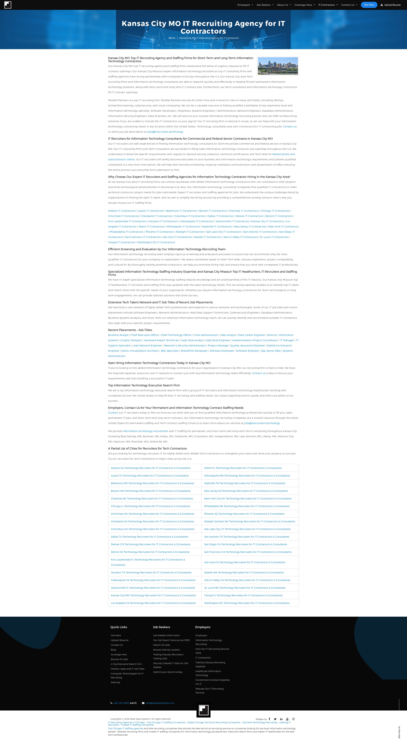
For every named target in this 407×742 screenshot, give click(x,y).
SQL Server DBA (271, 350)
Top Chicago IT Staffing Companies (166, 722)
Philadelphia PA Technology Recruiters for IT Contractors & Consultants (247, 506)
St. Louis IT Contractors (274, 236)
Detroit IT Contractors (279, 215)
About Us (282, 4)
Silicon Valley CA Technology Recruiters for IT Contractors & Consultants (247, 580)
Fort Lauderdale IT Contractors (127, 221)
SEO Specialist (170, 350)
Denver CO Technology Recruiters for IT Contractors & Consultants (150, 544)
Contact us (290, 126)
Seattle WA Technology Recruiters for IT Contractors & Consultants (244, 572)
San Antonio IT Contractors (260, 231)
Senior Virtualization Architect (140, 350)
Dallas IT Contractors (221, 215)
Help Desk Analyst (192, 340)
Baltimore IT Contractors (181, 210)
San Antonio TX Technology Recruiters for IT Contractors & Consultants (246, 536)
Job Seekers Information (166, 635)
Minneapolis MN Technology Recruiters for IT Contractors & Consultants (247, 475)
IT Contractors (326, 4)
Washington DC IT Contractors (156, 242)
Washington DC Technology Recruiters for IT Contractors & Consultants (247, 602)
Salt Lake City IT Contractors (223, 231)
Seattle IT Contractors (207, 236)
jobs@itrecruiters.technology (165, 131)
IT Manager (287, 340)
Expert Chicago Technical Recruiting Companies (214, 722)
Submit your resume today (167, 672)
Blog (113, 649)
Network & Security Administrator (185, 345)
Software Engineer (247, 350)
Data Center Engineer (251, 334)
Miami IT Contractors (152, 226)
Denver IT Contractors (249, 215)
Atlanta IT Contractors (122, 210)
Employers (244, 4)
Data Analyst (228, 334)
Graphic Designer (131, 340)
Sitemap (115, 682)
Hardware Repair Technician (161, 340)
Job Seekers (264, 4)
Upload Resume (392, 5)
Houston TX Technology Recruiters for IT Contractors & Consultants (151, 572)
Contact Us (347, 4)
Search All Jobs (161, 645)
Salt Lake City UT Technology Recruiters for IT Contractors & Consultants (247, 528)
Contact (113, 412)
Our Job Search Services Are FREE (171, 640)
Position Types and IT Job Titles (127, 668)
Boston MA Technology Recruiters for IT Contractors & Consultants (151, 490)
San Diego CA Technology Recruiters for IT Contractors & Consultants (245, 544)
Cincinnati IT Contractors (123, 215)
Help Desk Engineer (218, 340)
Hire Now (369, 5)
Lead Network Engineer (147, 345)
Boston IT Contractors (213, 210)
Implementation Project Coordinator (255, 340)
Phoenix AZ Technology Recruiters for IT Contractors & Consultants (244, 513)
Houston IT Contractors (163, 221)
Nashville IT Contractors (217, 226)
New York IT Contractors (284, 226)
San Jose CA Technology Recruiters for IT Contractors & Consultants (244, 562)
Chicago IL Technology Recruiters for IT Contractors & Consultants (150, 506)
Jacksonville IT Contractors (232, 221)
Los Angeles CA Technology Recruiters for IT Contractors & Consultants (153, 602)
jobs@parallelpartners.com (160, 703)
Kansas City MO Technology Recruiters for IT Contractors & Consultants (153, 595)
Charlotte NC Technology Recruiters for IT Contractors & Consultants (152, 498)
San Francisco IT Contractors (143, 236)
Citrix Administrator (206, 334)
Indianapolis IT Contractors (197, 221)
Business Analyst (118, 334)
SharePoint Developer (194, 350)
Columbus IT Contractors (190, 215)
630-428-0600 (121, 703)
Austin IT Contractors (151, 210)
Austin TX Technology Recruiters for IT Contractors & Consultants (150, 475)
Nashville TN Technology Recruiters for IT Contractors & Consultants (244, 483)
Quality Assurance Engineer (248, 345)
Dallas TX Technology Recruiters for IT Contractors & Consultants (149, 536)
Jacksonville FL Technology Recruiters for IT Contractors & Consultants (153, 587)
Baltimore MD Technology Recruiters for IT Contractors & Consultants (152, 483)
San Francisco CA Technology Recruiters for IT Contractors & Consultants (248, 551)
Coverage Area (303, 4)
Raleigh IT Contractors (190, 231)
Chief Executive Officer (145, 334)
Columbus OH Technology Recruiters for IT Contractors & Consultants (152, 528)
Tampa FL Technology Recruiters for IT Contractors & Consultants (243, 595)
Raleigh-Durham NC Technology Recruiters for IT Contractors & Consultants (249, 521)
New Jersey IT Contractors (250, 226)
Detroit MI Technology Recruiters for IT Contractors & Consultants (150, 551)
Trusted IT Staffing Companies (137, 724)
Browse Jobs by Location (166, 649)
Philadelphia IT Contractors (127, 231)
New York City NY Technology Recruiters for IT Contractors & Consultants (248, 498)
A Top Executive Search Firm (126, 664)
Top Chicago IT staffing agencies (125, 728)
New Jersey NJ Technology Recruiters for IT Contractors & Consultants (246, 490)
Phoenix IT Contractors (160, 231)
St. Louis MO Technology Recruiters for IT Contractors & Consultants (244, 587)
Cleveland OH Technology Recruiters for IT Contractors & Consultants (152, 521)
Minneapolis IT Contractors (183, 226)
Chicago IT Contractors (275, 210)
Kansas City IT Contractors (267, 221)
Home (172, 38)
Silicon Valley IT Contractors (240, 236)
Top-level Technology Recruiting (259, 722)
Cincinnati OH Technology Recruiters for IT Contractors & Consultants (152, 513)
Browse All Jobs (119, 659)
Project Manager (218, 345)
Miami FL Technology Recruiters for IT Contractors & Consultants (243, 467)
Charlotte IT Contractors (244, 210)
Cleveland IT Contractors (156, 215)
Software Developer (222, 350)
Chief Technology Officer (176, 334)
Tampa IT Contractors (121, 242)
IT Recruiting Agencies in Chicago (126, 722)
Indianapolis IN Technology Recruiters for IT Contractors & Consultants (153, 580)
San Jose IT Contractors (177, 236)
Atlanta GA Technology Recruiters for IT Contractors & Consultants (150, 467)
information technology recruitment (145, 430)
